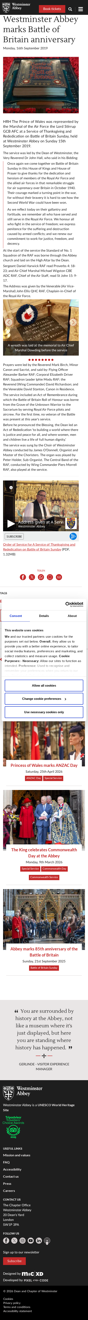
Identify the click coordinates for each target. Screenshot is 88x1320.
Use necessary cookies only (44, 712)
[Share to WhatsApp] (41, 577)
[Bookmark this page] (50, 577)
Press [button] (7, 1183)
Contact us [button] (11, 1176)
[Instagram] (22, 1241)
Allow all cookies (44, 685)
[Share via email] (59, 577)
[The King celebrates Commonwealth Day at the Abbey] (44, 820)
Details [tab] (44, 615)
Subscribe (14, 1261)
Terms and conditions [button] (16, 1307)
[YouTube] (31, 1241)
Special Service (53, 778)
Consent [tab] (16, 615)
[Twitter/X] (14, 1241)
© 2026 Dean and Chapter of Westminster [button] (30, 1291)
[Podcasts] (47, 1241)
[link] (32, 1273)
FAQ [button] (6, 1162)
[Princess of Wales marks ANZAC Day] (44, 735)
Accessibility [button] (12, 1169)
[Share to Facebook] (23, 577)
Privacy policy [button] (11, 1303)
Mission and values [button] (16, 1155)
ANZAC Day (33, 778)
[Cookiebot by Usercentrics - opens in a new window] (65, 604)
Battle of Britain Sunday (44, 968)
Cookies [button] (8, 1299)
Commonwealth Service (44, 877)
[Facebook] (6, 1241)
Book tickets (52, 9)
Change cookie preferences (41, 698)
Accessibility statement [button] (17, 1311)
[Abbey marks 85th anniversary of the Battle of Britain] (44, 919)
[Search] (71, 9)
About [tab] (72, 615)
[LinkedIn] (39, 1241)
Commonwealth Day (54, 869)
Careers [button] (9, 1190)
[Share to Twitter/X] (32, 577)
